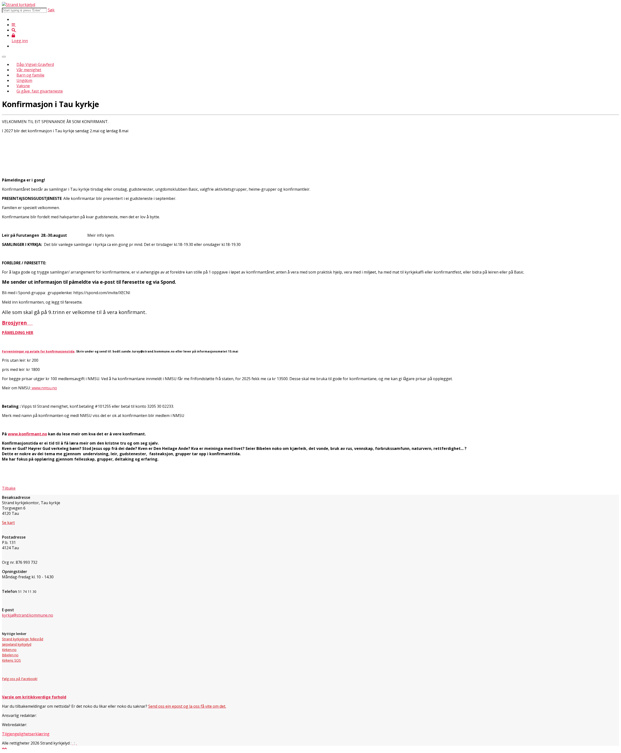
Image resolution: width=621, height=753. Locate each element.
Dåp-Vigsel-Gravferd (35, 64)
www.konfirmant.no (27, 434)
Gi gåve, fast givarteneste (39, 91)
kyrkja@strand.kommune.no (27, 615)
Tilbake (9, 488)
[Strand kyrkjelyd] (18, 4)
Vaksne (23, 85)
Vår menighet (28, 69)
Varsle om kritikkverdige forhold (34, 697)
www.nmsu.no (44, 388)
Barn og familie (30, 75)
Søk (51, 10)
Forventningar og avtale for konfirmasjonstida (38, 351)
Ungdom (24, 80)
